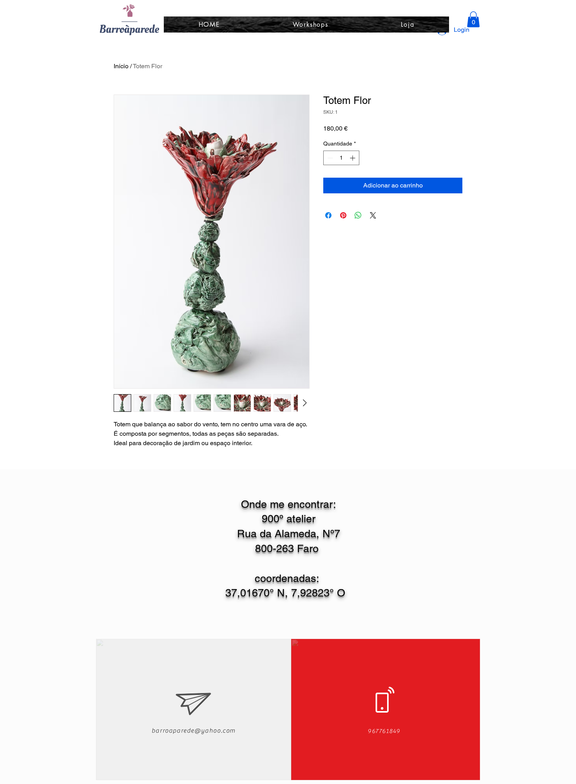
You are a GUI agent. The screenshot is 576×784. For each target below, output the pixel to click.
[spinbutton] (341, 158)
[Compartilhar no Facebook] (328, 215)
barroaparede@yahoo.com (193, 730)
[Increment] (353, 158)
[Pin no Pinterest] (343, 215)
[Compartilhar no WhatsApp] (358, 215)
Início (121, 66)
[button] (473, 19)
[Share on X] (373, 215)
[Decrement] (329, 158)
